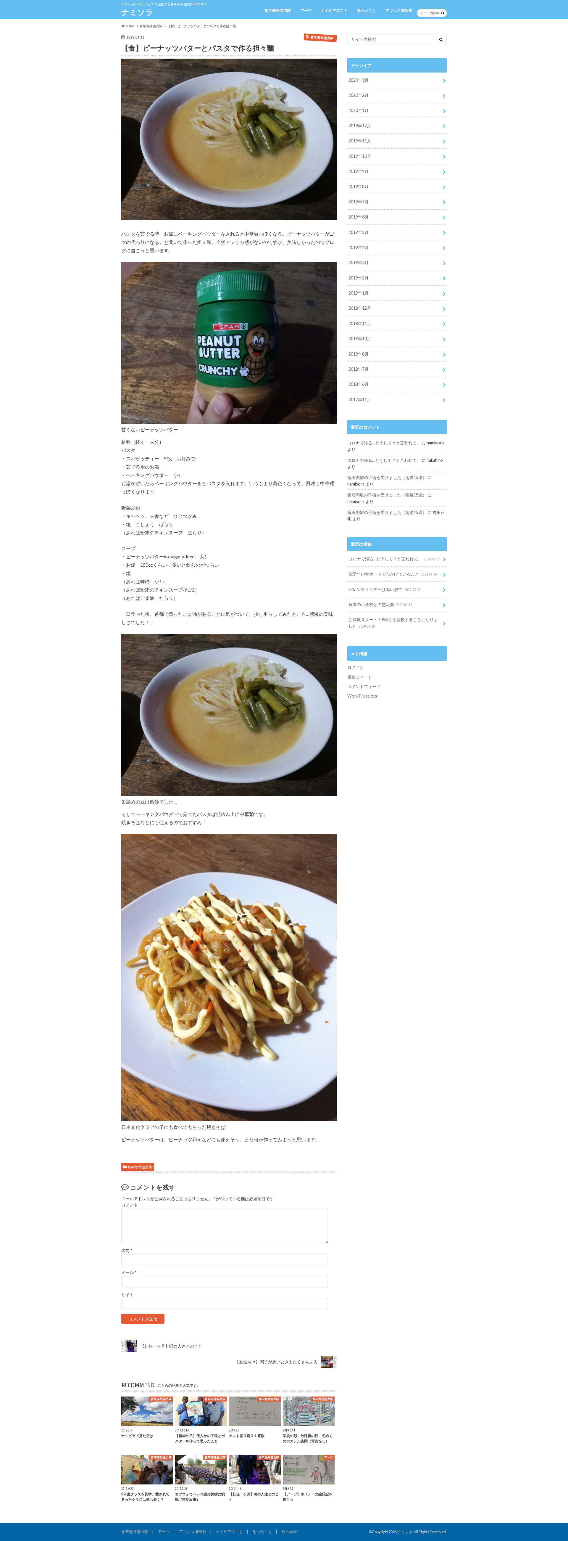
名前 (126, 1250)
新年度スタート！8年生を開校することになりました (393, 623)
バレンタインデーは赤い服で (384, 589)
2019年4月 (358, 247)
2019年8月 (358, 186)
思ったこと (366, 10)
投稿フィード (359, 676)
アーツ (306, 10)
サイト (127, 1294)
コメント (129, 1205)
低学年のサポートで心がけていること (392, 573)
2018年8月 (358, 353)
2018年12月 (359, 308)
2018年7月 (358, 369)
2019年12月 (359, 125)
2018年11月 (359, 323)
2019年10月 (359, 156)
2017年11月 (359, 399)
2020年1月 (358, 110)
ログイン (355, 667)
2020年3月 (358, 80)
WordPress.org (362, 695)
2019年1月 (358, 292)
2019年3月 (358, 262)
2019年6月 (358, 216)
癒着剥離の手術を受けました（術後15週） (387, 477)
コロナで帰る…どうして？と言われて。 (384, 442)
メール (128, 1272)
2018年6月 (358, 384)
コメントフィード (363, 686)
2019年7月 (358, 201)
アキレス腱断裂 (398, 10)
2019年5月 (358, 232)
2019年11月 (359, 140)
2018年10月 (359, 338)
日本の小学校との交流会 (380, 604)
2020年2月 (358, 95)
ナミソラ (137, 12)
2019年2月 (358, 277)
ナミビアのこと (334, 10)
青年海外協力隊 (277, 10)
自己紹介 (289, 1531)
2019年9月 (358, 171)
